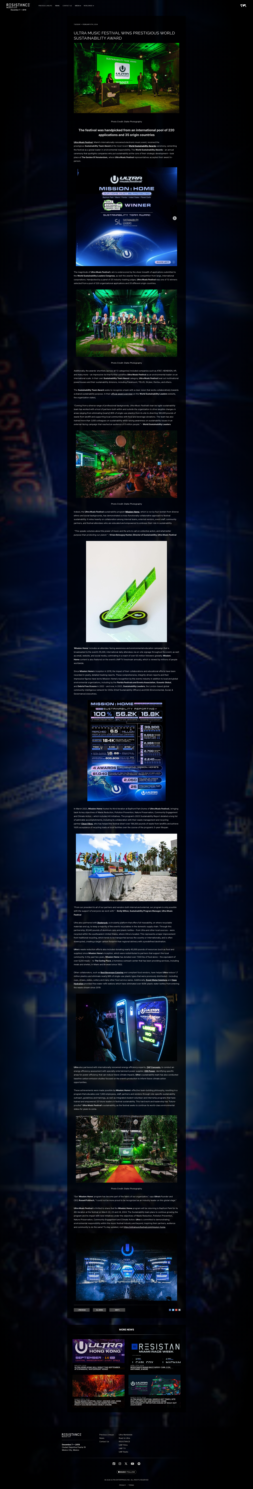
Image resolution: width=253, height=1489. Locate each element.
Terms (131, 1485)
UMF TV (122, 1448)
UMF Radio (123, 1452)
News (57, 6)
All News (99, 1310)
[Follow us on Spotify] (139, 1463)
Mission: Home (132, 512)
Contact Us (67, 6)
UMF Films (123, 1445)
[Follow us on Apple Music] (126, 1472)
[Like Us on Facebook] (113, 1463)
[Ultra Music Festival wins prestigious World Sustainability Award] (126, 112)
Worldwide (88, 6)
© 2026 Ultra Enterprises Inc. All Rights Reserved (126, 1480)
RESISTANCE (124, 1441)
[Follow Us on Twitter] (126, 1463)
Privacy (122, 1485)
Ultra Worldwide (125, 1435)
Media (77, 6)
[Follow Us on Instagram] (119, 1463)
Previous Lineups (45, 6)
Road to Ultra (124, 1438)
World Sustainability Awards (142, 146)
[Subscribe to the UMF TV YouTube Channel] (132, 1463)
